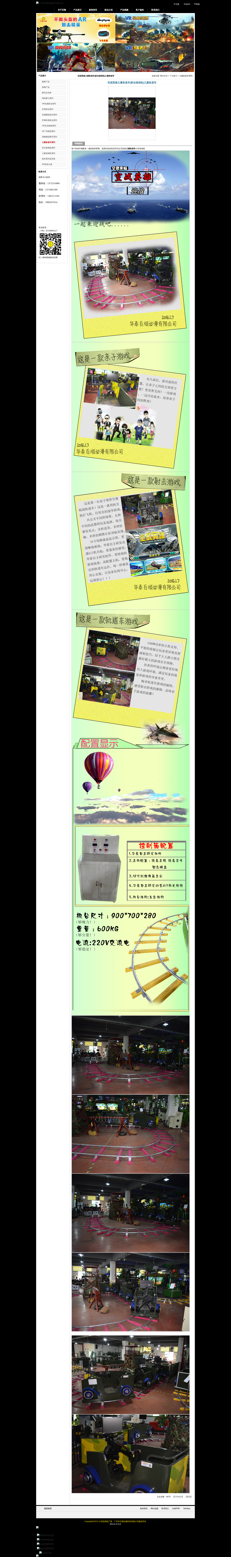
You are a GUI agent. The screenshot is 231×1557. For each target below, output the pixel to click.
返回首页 (48, 1508)
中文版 (176, 4)
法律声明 (176, 1508)
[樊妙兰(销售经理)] (45, 1548)
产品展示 (173, 76)
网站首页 (164, 76)
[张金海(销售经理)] (45, 1544)
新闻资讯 (144, 1508)
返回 (188, 1497)
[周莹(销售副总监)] (45, 1540)
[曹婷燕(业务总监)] (45, 1535)
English (187, 4)
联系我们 (165, 1508)
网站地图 (154, 1508)
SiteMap (186, 1508)
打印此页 (178, 1497)
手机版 (197, 4)
